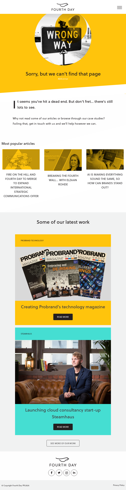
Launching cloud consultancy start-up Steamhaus (63, 413)
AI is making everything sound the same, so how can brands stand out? (105, 180)
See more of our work (63, 443)
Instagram (66, 473)
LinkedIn (74, 473)
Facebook (51, 473)
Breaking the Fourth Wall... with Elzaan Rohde (63, 180)
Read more (63, 316)
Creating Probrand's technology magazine (63, 306)
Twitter (59, 473)
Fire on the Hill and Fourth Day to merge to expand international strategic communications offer (21, 185)
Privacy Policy (118, 485)
